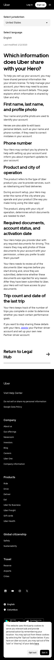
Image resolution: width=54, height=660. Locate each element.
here (36, 643)
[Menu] (49, 4)
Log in (30, 5)
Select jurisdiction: (14, 20)
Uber (7, 5)
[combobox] (21, 22)
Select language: (13, 35)
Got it (44, 652)
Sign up (41, 5)
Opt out (32, 652)
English (11, 604)
